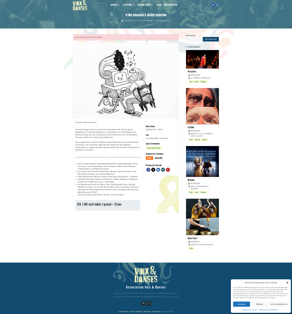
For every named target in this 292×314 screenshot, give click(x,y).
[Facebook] (143, 303)
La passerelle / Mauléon (157, 138)
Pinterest (168, 170)
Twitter (153, 170)
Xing (163, 170)
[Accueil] (122, 21)
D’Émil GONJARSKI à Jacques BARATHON (154, 21)
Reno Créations (167, 311)
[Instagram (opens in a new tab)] (217, 5)
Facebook (148, 170)
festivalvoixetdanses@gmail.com (143, 297)
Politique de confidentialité (268, 309)
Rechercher (191, 35)
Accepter (241, 304)
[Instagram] (148, 303)
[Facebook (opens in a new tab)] (213, 5)
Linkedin (158, 170)
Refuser (259, 304)
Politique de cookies (249, 309)
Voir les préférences (278, 304)
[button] (287, 283)
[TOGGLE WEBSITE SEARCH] (112, 14)
